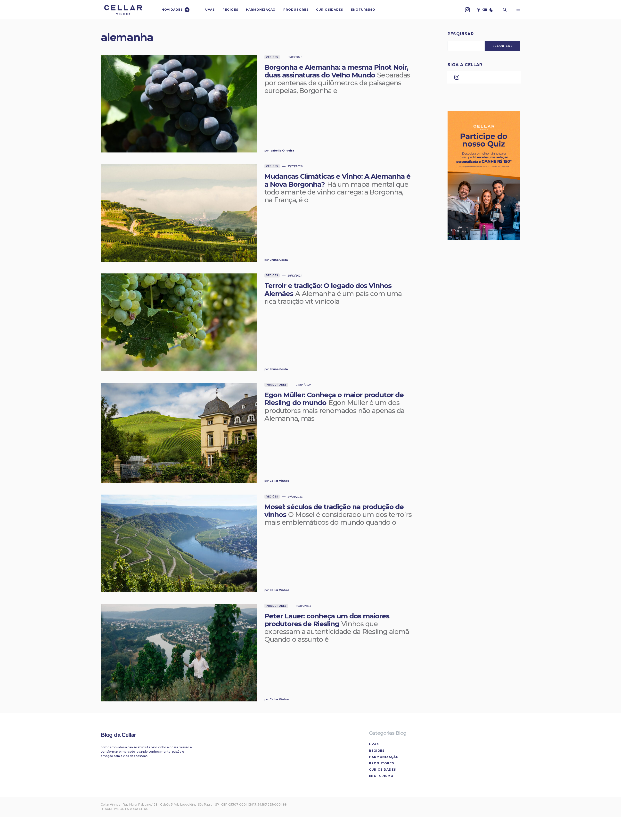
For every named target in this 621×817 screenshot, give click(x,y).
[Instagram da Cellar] (467, 9)
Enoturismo (381, 776)
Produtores (276, 384)
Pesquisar (461, 34)
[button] (485, 10)
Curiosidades (382, 769)
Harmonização (384, 757)
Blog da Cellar (118, 735)
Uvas (374, 744)
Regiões (272, 57)
